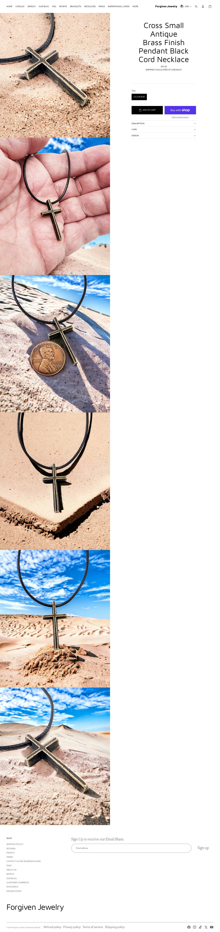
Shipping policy (115, 927)
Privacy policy (72, 927)
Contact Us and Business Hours (23, 861)
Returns (10, 848)
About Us (11, 870)
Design (135, 135)
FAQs (8, 865)
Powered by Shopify (33, 927)
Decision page (13, 891)
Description (138, 123)
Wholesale (12, 886)
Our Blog (11, 878)
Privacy (10, 852)
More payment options (180, 117)
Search (10, 874)
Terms (9, 857)
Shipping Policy (14, 844)
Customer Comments (17, 882)
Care (134, 129)
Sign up (203, 848)
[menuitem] (9, 6)
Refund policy (52, 927)
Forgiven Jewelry (18, 927)
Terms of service (92, 927)
